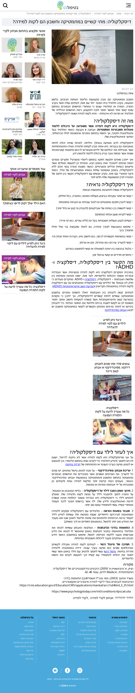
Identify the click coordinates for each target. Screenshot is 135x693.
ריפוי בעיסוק (59, 626)
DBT (63, 634)
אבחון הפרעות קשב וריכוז (85, 646)
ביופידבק (61, 638)
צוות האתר (28, 626)
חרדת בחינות (72, 464)
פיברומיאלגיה (121, 638)
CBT (63, 622)
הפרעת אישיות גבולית (117, 642)
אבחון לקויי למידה (101, 598)
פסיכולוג (123, 622)
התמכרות (123, 650)
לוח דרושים (91, 642)
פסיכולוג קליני (120, 626)
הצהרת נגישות (26, 638)
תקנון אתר (28, 630)
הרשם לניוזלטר (26, 654)
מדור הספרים (90, 638)
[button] (5, 5)
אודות (30, 622)
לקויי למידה (80, 598)
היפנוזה (61, 654)
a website (67, 685)
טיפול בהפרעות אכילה (86, 634)
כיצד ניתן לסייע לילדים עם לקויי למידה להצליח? (112, 323)
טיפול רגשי (110, 551)
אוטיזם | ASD (121, 630)
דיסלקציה (90, 279)
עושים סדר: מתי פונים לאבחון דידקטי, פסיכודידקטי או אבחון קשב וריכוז (112, 367)
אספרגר (123, 634)
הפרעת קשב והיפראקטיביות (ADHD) (73, 286)
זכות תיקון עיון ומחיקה (23, 642)
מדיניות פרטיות (26, 634)
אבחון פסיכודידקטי (116, 310)
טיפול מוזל (91, 626)
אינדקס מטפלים (89, 650)
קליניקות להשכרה (88, 630)
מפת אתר (29, 658)
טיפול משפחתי (58, 642)
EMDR (62, 650)
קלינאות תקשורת (57, 630)
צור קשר (29, 650)
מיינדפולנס (122, 646)
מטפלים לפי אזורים (87, 622)
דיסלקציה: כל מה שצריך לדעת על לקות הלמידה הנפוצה (112, 411)
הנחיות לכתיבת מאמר (24, 646)
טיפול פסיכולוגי (57, 646)
